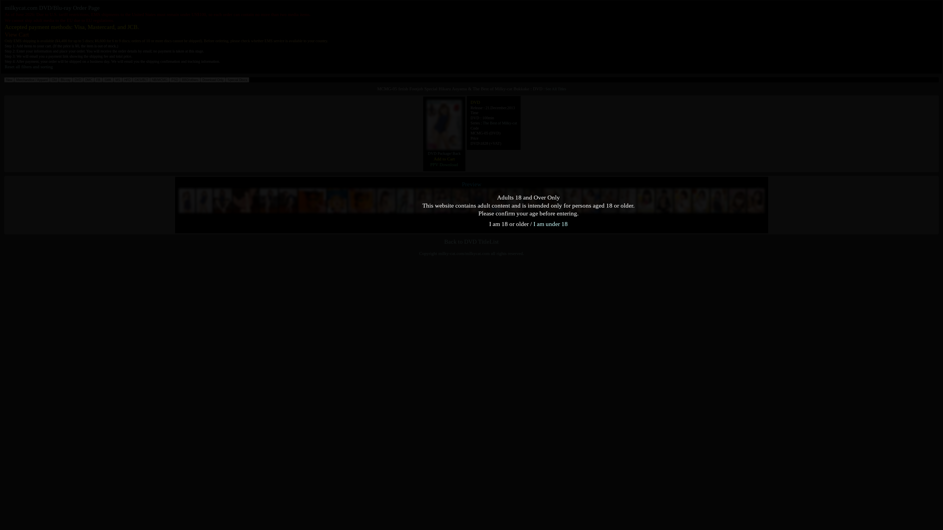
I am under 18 (550, 224)
